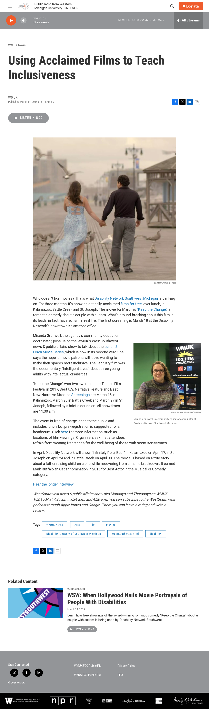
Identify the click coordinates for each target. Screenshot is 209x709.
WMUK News (17, 45)
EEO (120, 675)
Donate (192, 6)
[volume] (23, 20)
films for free (131, 304)
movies (111, 524)
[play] (11, 20)
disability (156, 533)
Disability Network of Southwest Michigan (73, 533)
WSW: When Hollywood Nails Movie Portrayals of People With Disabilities (127, 599)
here (65, 432)
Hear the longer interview (53, 484)
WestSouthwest (76, 589)
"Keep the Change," (152, 309)
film (93, 524)
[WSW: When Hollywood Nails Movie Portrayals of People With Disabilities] (35, 603)
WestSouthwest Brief (125, 533)
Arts (77, 524)
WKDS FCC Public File (87, 675)
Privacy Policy (126, 665)
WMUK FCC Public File (87, 665)
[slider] (30, 20)
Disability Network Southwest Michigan (126, 298)
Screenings (80, 395)
